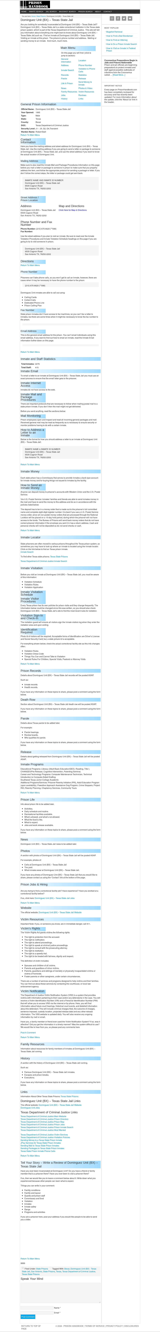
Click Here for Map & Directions (73, 210)
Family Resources (69, 91)
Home (23, 12)
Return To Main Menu (30, 134)
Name (56, 1307)
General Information (66, 60)
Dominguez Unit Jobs (30, 1107)
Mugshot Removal (114, 31)
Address (64, 65)
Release (82, 78)
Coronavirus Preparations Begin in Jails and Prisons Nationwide (120, 61)
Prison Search (85, 12)
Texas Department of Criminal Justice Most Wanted (43, 1130)
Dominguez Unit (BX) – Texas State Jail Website (60, 912)
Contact (108, 12)
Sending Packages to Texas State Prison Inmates (42, 1148)
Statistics (82, 75)
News (63, 88)
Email (56, 1312)
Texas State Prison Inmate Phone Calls (38, 1151)
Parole (64, 78)
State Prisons (42, 1268)
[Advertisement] (39, 60)
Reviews (82, 95)
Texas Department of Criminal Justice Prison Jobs (43, 1124)
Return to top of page (31, 1327)
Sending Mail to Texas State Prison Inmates (40, 1145)
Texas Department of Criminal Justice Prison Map (42, 1121)
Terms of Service (95, 1326)
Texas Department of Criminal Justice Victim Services (44, 1134)
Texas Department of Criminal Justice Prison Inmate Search (47, 1127)
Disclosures (131, 1326)
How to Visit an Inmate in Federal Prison (121, 49)
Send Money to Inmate (85, 83)
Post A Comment (28, 1032)
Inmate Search (36, 12)
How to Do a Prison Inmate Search (121, 44)
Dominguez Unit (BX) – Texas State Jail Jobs (54, 898)
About (98, 12)
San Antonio (36, 1271)
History (64, 98)
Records (65, 75)
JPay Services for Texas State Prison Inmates (41, 1142)
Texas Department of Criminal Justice (78, 1271)
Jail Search (51, 12)
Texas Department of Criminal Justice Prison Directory (44, 1119)
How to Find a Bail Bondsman (119, 35)
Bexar (67, 1268)
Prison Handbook (80, 5)
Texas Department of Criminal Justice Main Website (43, 1116)
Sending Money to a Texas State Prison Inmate (41, 1140)
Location (82, 60)
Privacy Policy (114, 1326)
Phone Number (85, 65)
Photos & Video (85, 88)
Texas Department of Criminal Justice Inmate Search (44, 561)
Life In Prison (67, 83)
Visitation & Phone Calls (86, 70)
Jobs (63, 95)
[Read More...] (119, 74)
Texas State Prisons (59, 556)
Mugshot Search (67, 12)
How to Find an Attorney (117, 39)
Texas (58, 1271)
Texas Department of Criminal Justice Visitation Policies (45, 1137)
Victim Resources (86, 91)
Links (80, 98)
